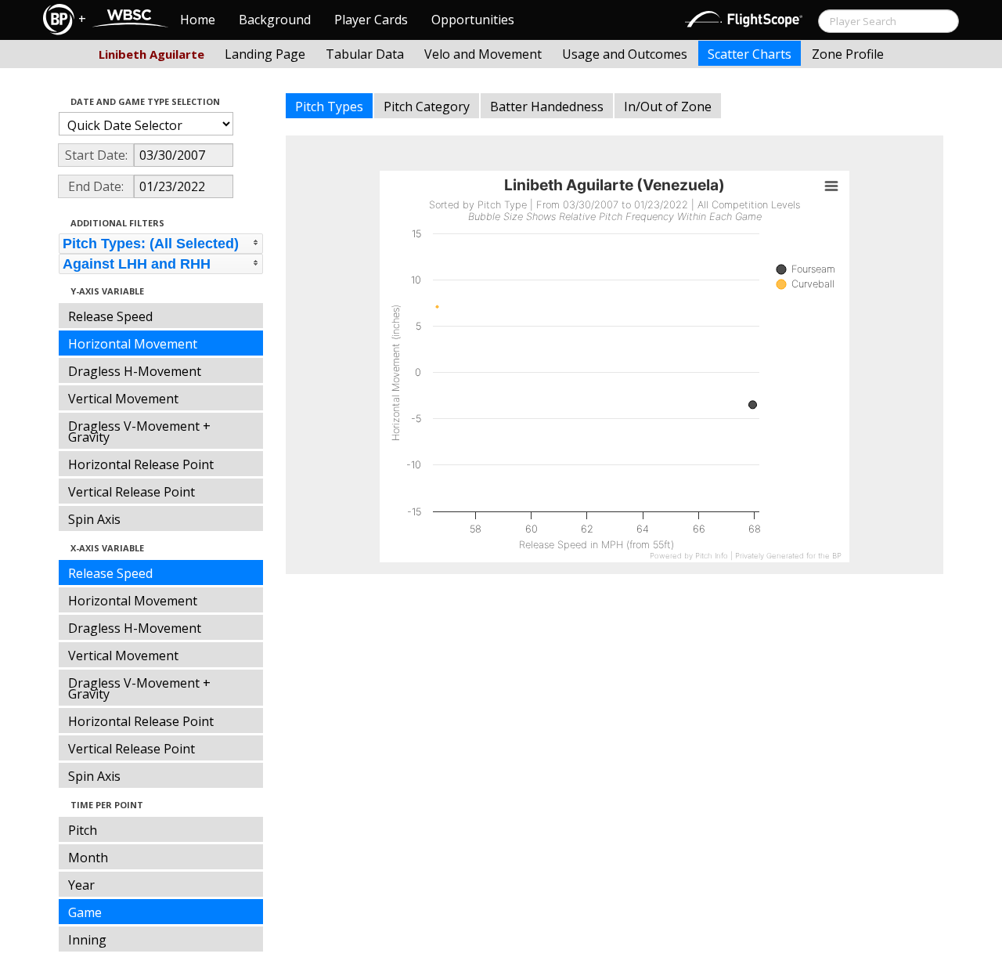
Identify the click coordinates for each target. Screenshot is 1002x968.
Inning (87, 939)
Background (275, 19)
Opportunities (472, 19)
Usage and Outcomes (624, 54)
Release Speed (110, 316)
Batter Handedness (547, 106)
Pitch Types (329, 106)
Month (88, 857)
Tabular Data (365, 54)
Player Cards (371, 19)
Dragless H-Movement (134, 371)
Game (85, 912)
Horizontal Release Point (141, 464)
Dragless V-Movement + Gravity (139, 431)
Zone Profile (848, 54)
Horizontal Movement (132, 343)
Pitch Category (427, 106)
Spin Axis (94, 519)
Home (197, 19)
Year (81, 885)
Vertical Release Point (131, 491)
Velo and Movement (483, 54)
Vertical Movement (123, 398)
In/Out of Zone (668, 106)
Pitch (82, 830)
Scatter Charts (749, 54)
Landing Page (265, 54)
